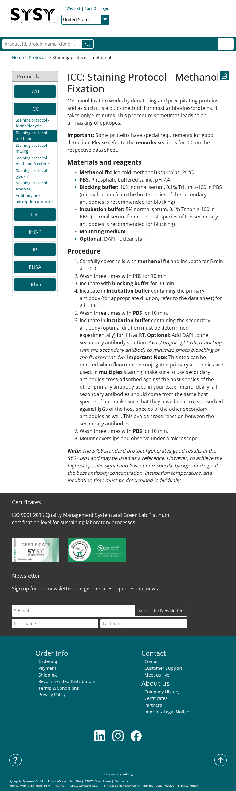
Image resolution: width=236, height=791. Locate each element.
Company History (161, 692)
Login (104, 8)
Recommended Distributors (66, 681)
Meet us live (156, 675)
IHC (35, 214)
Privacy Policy (52, 694)
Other (35, 284)
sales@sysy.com (127, 786)
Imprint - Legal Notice (166, 712)
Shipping (47, 675)
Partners (153, 705)
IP (35, 249)
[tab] (35, 91)
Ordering (47, 661)
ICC (35, 109)
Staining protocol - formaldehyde (32, 123)
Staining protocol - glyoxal (32, 173)
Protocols (38, 57)
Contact (152, 661)
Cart (90, 8)
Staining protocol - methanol (32, 135)
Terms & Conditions (58, 688)
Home (18, 57)
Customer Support (163, 668)
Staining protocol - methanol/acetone (33, 160)
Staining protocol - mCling (32, 148)
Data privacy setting (118, 774)
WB (35, 91)
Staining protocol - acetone (32, 185)
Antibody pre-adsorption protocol (34, 198)
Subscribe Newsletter (160, 610)
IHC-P (35, 232)
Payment (47, 668)
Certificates (155, 698)
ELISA (35, 267)
